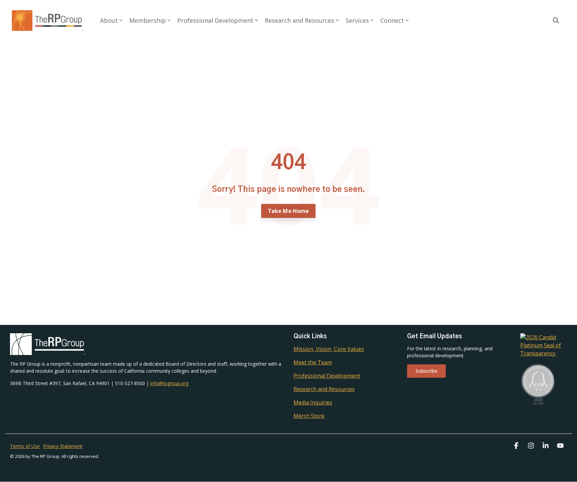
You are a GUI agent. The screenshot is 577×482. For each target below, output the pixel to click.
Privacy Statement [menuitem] (62, 446)
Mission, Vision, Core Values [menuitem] (329, 349)
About (109, 20)
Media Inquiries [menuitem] (313, 402)
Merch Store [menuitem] (309, 415)
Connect (392, 20)
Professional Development (215, 20)
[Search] (556, 20)
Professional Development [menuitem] (327, 375)
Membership (147, 20)
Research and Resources (299, 20)
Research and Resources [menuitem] (324, 389)
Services (357, 20)
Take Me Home (288, 211)
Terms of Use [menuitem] (25, 446)
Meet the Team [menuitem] (313, 362)
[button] (517, 446)
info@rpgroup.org (169, 383)
